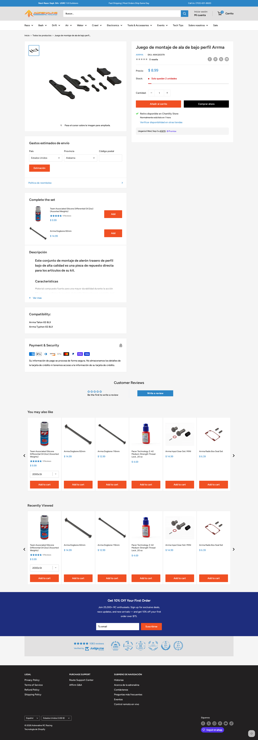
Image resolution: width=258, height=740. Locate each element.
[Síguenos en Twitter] (209, 723)
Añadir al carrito (158, 103)
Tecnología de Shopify (34, 729)
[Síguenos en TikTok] (231, 723)
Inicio (27, 35)
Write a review (155, 393)
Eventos (118, 699)
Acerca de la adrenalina (126, 685)
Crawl (95, 25)
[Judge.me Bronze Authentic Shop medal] (153, 645)
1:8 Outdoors (58, 3)
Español (29, 718)
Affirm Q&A (75, 685)
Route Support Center (81, 680)
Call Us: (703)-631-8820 (199, 3)
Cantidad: (141, 92)
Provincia (69, 151)
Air (67, 25)
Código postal (106, 151)
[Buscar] (184, 13)
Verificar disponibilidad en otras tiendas (161, 122)
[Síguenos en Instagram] (214, 723)
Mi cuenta (200, 15)
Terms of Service (33, 685)
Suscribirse (151, 626)
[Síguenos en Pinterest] (220, 723)
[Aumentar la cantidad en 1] (167, 93)
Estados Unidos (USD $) (54, 718)
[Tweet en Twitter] (221, 59)
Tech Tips (178, 25)
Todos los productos (42, 35)
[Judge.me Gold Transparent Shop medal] (128, 645)
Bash (40, 25)
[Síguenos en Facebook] (203, 723)
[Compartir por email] (227, 59)
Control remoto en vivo (126, 704)
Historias (118, 680)
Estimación (39, 168)
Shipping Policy (32, 694)
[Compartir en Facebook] (210, 59)
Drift (54, 25)
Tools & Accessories (138, 25)
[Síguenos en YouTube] (226, 723)
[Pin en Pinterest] (215, 59)
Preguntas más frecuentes (128, 694)
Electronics (113, 25)
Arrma (139, 54)
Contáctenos (121, 689)
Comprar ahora (206, 103)
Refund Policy (31, 689)
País (31, 151)
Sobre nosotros (196, 25)
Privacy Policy (32, 680)
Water (80, 25)
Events (160, 25)
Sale (215, 25)
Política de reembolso (40, 182)
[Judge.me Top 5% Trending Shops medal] (178, 645)
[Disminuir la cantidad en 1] (151, 93)
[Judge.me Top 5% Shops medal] (166, 645)
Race (27, 25)
